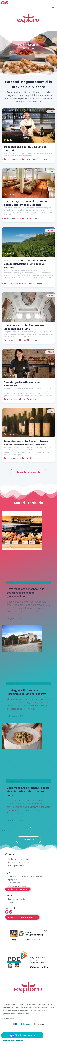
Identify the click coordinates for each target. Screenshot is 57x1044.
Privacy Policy (9, 1018)
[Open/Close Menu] (53, 6)
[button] (17, 889)
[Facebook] (3, 2)
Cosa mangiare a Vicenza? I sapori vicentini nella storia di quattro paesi (28, 791)
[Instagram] (6, 2)
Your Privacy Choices (26, 1035)
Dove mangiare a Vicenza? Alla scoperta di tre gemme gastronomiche (25, 592)
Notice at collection (13, 1040)
